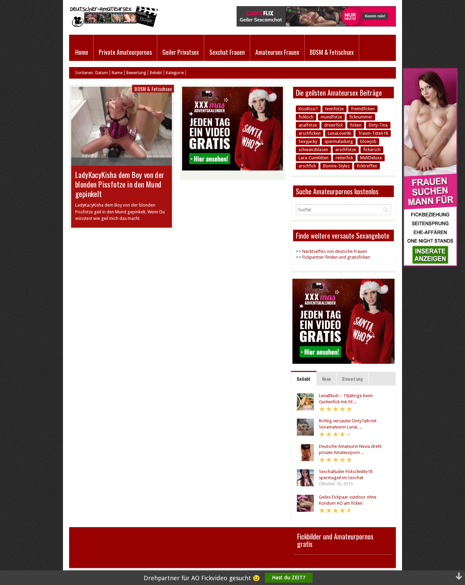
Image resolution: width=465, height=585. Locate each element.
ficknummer (360, 116)
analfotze (308, 125)
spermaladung (338, 141)
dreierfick (333, 125)
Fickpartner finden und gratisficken (336, 257)
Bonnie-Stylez (336, 165)
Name (117, 72)
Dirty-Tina (378, 125)
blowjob (368, 141)
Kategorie (175, 72)
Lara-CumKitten (313, 157)
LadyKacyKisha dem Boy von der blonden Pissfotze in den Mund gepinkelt (119, 184)
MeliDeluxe (371, 157)
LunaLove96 (339, 133)
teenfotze (334, 108)
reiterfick (344, 157)
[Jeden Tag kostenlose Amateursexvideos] (430, 264)
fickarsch (372, 149)
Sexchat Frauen (227, 52)
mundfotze (331, 116)
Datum (101, 72)
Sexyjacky (308, 141)
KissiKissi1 (308, 108)
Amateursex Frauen (277, 52)
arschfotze (345, 149)
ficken (356, 125)
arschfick (307, 165)
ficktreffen (367, 165)
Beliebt (156, 72)
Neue (326, 378)
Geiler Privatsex (180, 52)
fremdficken (363, 108)
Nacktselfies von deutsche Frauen (334, 251)
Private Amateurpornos (125, 52)
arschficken (310, 133)
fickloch (306, 116)
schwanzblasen (313, 149)
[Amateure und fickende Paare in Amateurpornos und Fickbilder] (113, 25)
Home (81, 52)
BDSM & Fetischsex (332, 52)
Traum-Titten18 (373, 133)
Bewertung (136, 72)
